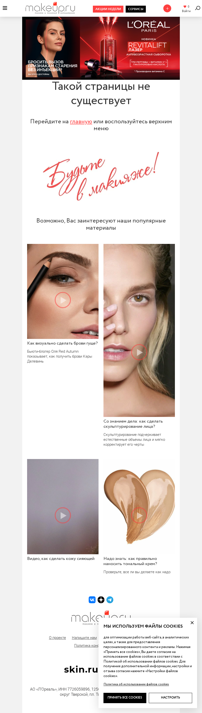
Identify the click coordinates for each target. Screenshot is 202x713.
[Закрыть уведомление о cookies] (192, 623)
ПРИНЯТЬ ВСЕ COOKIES (125, 697)
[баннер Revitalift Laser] (101, 48)
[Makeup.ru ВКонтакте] (92, 599)
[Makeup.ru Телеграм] (109, 599)
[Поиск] (198, 8)
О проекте (57, 637)
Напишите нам (84, 637)
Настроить (170, 697)
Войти (186, 11)
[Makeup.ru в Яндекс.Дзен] (101, 599)
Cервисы (135, 9)
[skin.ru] (81, 671)
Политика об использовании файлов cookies (136, 684)
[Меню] (5, 8)
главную (81, 122)
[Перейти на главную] (50, 12)
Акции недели (108, 9)
